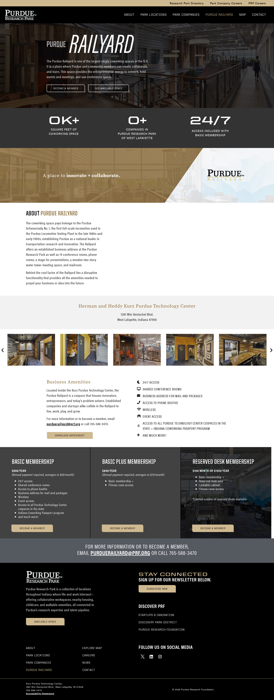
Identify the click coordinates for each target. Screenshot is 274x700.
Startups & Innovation (156, 615)
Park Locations (153, 15)
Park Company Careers (226, 3)
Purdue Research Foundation (162, 629)
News (86, 662)
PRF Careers (257, 3)
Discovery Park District (158, 622)
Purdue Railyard (219, 15)
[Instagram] (160, 656)
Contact (259, 15)
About (129, 15)
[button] (2, 350)
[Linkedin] (151, 656)
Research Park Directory (187, 3)
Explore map (92, 648)
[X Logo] (143, 656)
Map (242, 15)
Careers (88, 655)
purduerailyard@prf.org (63, 423)
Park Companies (186, 15)
